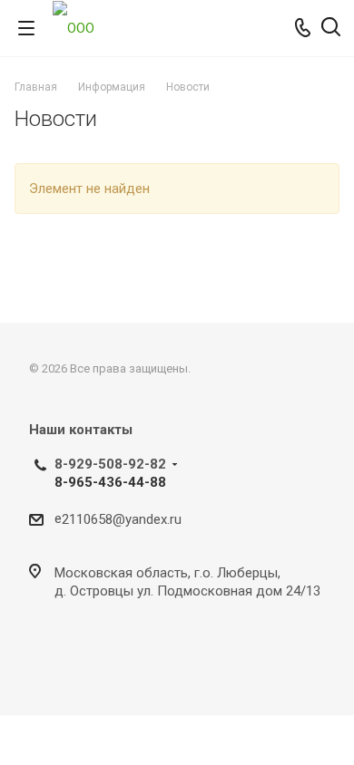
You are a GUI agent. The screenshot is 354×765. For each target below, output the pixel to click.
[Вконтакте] (47, 658)
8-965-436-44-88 (110, 482)
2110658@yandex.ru (122, 519)
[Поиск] (330, 28)
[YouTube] (91, 658)
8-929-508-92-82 (110, 464)
